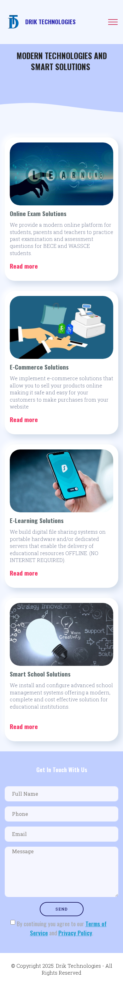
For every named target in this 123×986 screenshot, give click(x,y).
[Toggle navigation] (113, 22)
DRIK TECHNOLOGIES (50, 21)
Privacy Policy (75, 932)
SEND (62, 908)
